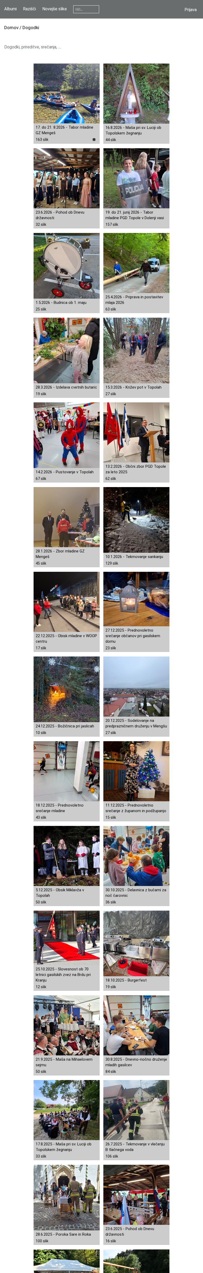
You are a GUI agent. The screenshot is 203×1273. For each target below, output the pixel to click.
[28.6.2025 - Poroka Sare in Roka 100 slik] (67, 1198)
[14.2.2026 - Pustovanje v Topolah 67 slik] (67, 435)
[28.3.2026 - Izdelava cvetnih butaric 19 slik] (67, 351)
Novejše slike (54, 8)
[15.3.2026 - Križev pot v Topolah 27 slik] (136, 351)
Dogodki (30, 27)
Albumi (10, 8)
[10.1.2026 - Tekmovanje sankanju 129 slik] (136, 520)
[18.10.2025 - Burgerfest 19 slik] (136, 944)
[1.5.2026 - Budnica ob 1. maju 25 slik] (67, 266)
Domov (11, 27)
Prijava (190, 9)
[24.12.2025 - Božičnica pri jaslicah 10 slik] (67, 689)
